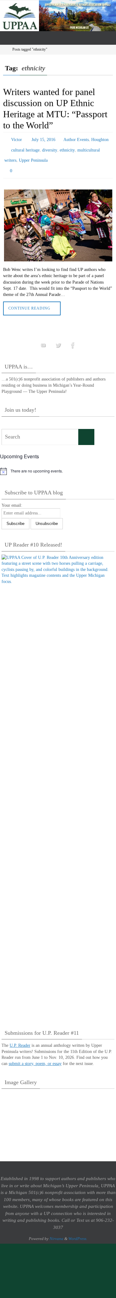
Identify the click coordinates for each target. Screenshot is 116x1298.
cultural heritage (25, 148)
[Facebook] (73, 339)
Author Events (76, 139)
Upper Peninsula (33, 157)
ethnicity (67, 148)
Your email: (12, 499)
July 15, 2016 (43, 139)
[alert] (58, 465)
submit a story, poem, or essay (35, 1058)
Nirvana (56, 1233)
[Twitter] (58, 339)
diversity (49, 148)
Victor (16, 139)
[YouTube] (43, 339)
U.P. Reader (20, 1040)
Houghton (100, 139)
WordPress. (77, 1233)
